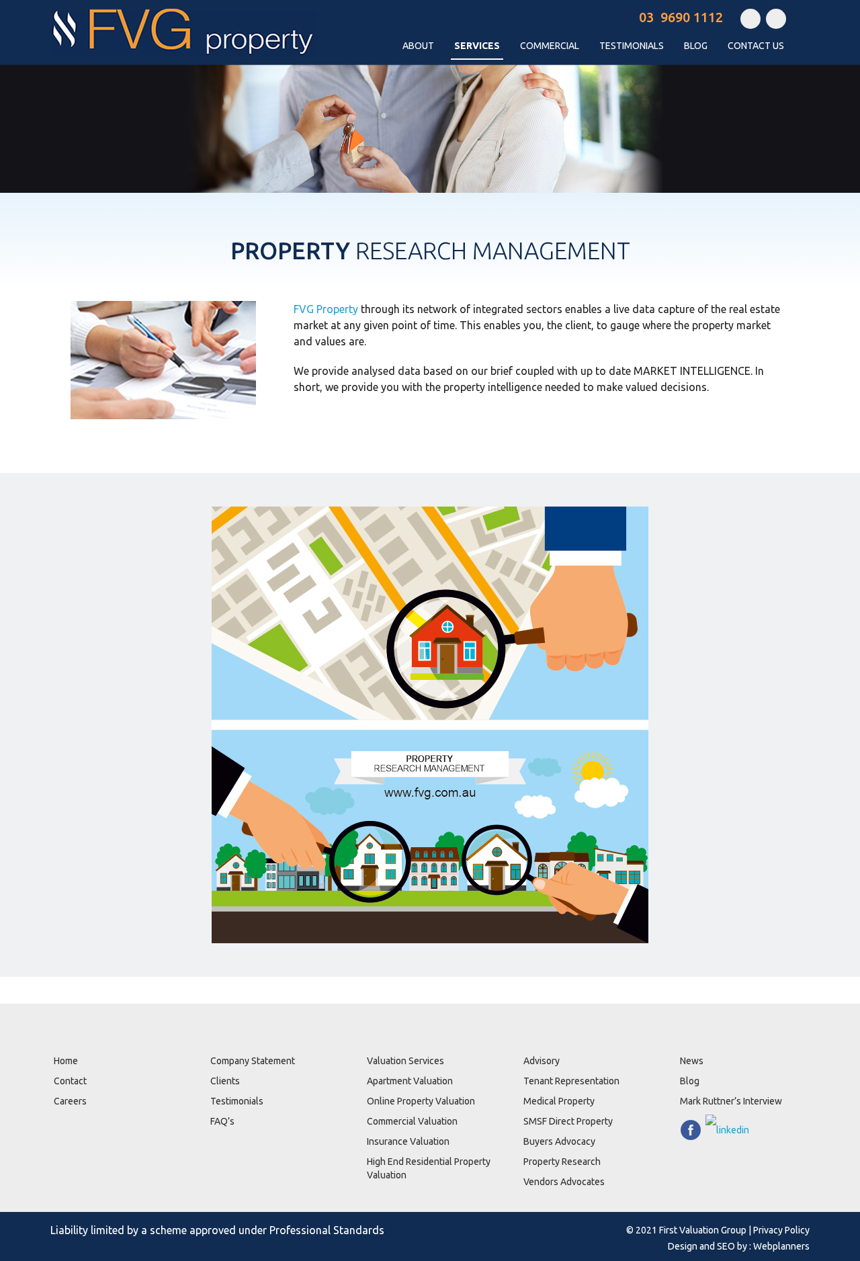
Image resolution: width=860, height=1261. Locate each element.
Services (477, 45)
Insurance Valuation (408, 1141)
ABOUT (418, 45)
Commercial (549, 45)
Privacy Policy (781, 1230)
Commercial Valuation (412, 1121)
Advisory (541, 1060)
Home (66, 1060)
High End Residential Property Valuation (428, 1168)
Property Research (562, 1161)
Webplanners (781, 1246)
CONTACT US (756, 45)
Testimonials (236, 1101)
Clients (225, 1081)
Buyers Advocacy (559, 1141)
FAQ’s (222, 1121)
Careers (70, 1101)
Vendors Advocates (564, 1181)
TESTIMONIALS (631, 45)
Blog (695, 45)
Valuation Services (405, 1060)
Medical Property (559, 1101)
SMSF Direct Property (568, 1121)
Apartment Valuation (410, 1081)
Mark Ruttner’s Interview (731, 1101)
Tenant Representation (571, 1081)
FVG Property (326, 309)
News (691, 1060)
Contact (70, 1081)
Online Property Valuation (421, 1101)
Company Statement (252, 1060)
